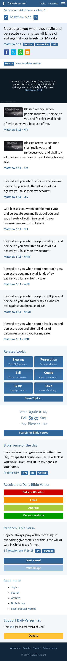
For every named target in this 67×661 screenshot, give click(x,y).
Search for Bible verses (33, 432)
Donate (33, 635)
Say (43, 418)
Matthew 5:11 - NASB (17, 312)
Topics (42, 3)
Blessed (34, 424)
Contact (37, 648)
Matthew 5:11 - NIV (16, 129)
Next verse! (33, 560)
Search (15, 592)
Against (35, 412)
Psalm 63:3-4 (12, 472)
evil (54, 44)
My (45, 412)
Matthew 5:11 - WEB (17, 284)
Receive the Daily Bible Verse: (26, 485)
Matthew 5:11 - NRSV (17, 256)
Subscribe (53, 3)
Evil (24, 418)
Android (33, 508)
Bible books (26, 10)
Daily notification (33, 492)
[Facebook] (7, 53)
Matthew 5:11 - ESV (16, 197)
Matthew (38, 10)
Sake (33, 418)
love (25, 473)
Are (45, 424)
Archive (15, 598)
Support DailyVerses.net (22, 620)
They (23, 424)
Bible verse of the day (20, 445)
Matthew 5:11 (12, 44)
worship (42, 473)
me (12, 627)
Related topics (15, 352)
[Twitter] (14, 53)
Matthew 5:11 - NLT (16, 229)
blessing (28, 44)
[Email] (28, 53)
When (23, 412)
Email (33, 500)
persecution (42, 44)
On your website (33, 515)
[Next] (36, 17)
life (32, 473)
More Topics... (33, 398)
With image (33, 568)
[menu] (63, 5)
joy (37, 551)
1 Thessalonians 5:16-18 (18, 550)
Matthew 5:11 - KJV (16, 168)
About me (15, 648)
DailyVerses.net (11, 10)
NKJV (7, 63)
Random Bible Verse (19, 528)
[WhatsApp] (21, 52)
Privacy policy (50, 648)
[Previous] (6, 17)
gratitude (48, 551)
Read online (28, 63)
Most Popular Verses (23, 608)
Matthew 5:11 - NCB (16, 339)
